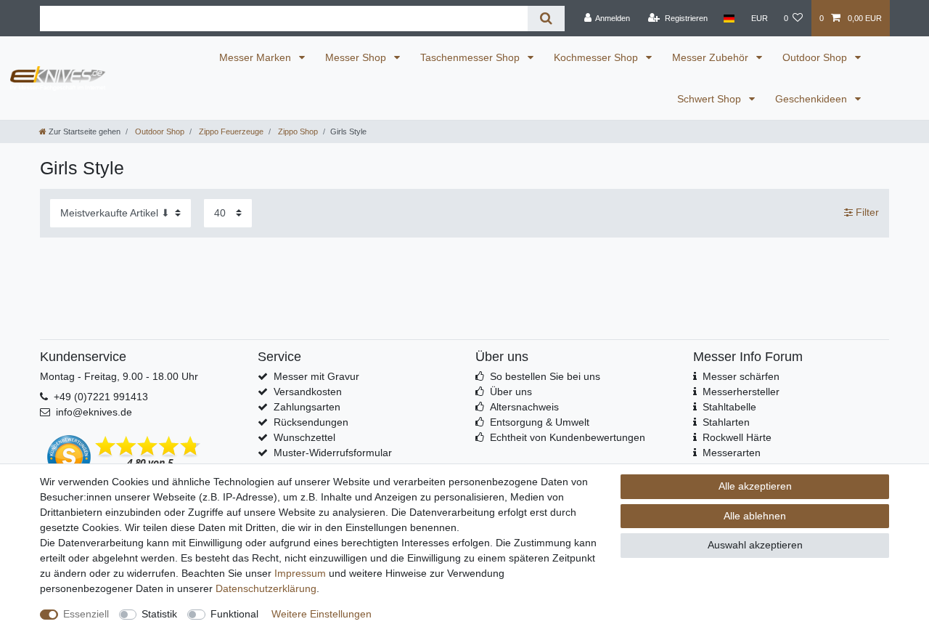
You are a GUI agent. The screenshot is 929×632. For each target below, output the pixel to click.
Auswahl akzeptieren (755, 545)
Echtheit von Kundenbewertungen (567, 437)
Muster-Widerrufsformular (333, 452)
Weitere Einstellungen (321, 614)
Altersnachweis (524, 407)
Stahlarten (726, 422)
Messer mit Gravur (316, 376)
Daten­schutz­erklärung (266, 588)
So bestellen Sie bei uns (545, 376)
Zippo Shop (297, 131)
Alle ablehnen (755, 516)
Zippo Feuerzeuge (230, 131)
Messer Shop (357, 57)
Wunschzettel (304, 437)
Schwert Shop (710, 99)
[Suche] (546, 18)
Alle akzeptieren (755, 486)
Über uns (511, 391)
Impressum (300, 573)
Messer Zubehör (711, 57)
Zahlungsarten (307, 407)
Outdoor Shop (816, 57)
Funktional (234, 614)
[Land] (729, 18)
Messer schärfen (741, 376)
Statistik (159, 614)
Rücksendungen (311, 422)
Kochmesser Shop (597, 57)
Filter (866, 212)
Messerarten (732, 452)
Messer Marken (256, 57)
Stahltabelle (729, 407)
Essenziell (86, 614)
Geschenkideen (812, 99)
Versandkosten (308, 391)
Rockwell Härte (737, 437)
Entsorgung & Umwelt (539, 422)
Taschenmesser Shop (471, 57)
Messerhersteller (741, 391)
